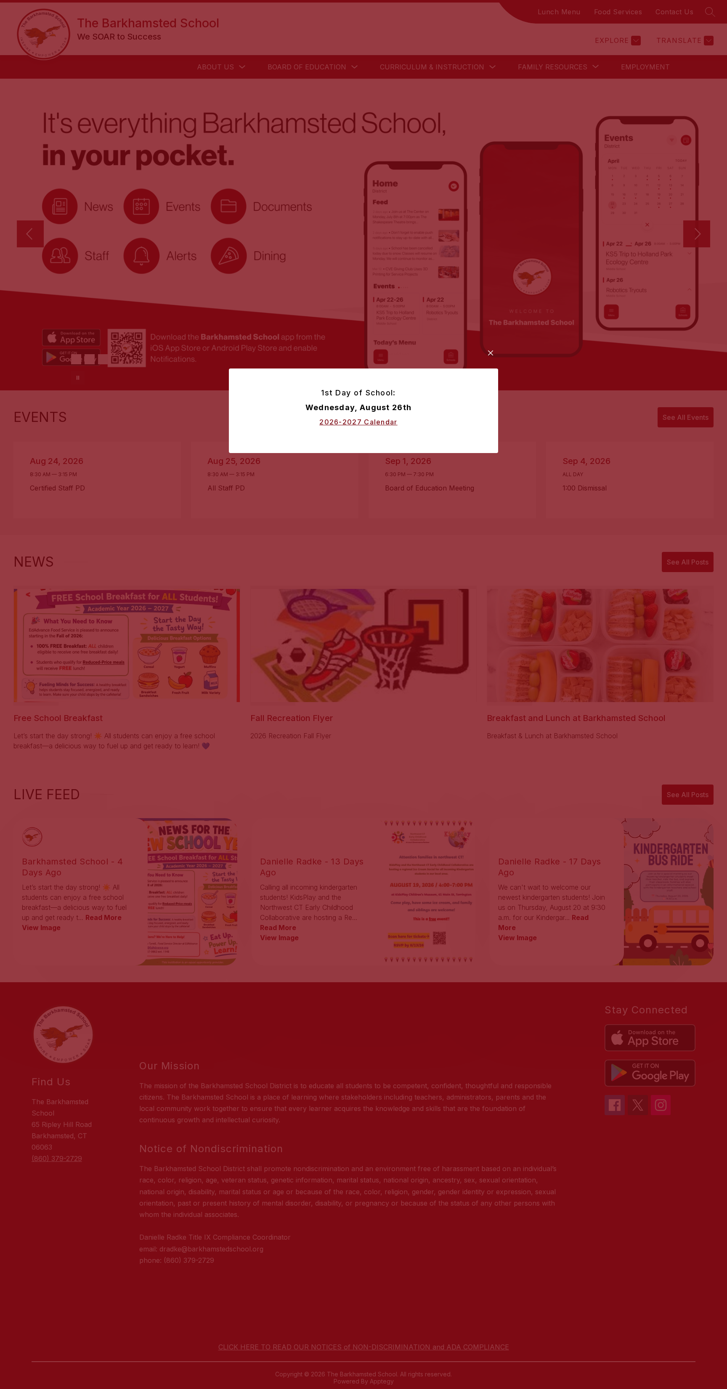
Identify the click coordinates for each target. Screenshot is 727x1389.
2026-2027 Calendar (358, 422)
